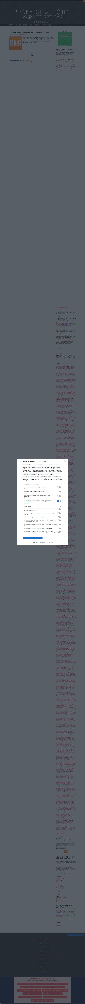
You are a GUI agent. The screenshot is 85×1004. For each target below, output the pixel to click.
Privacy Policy (50, 542)
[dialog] (42, 502)
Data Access (42, 542)
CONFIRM (32, 537)
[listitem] (42, 484)
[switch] (59, 487)
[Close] (65, 461)
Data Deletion (35, 542)
